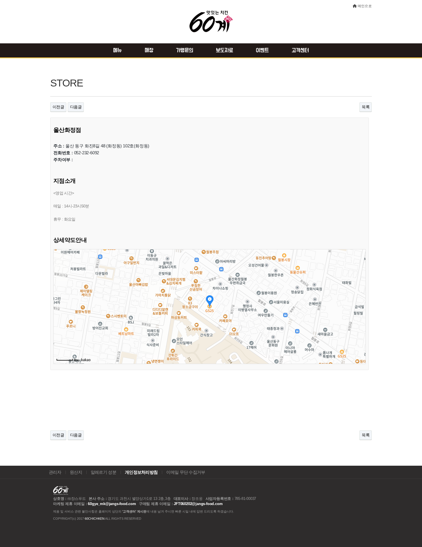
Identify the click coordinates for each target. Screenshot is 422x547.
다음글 (76, 107)
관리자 (55, 472)
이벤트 (262, 50)
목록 (365, 107)
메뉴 (117, 50)
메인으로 (365, 6)
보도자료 (224, 50)
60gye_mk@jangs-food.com (112, 504)
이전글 (58, 107)
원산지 (76, 472)
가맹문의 (184, 50)
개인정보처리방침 (141, 472)
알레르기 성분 (103, 472)
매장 (149, 50)
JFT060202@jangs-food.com (198, 504)
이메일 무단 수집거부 (185, 472)
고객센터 (300, 50)
